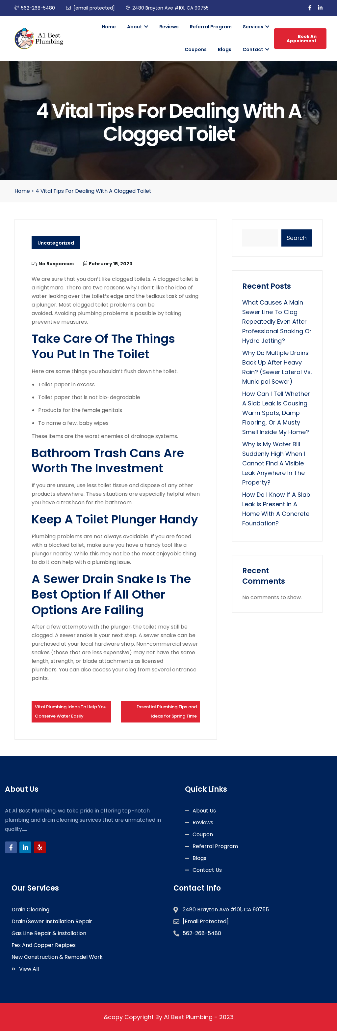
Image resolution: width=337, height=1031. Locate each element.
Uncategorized (56, 243)
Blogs (224, 49)
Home (109, 26)
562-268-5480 (38, 8)
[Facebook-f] (11, 847)
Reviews (169, 26)
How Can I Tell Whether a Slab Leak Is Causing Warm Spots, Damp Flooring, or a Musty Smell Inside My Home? (276, 413)
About (135, 26)
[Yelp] (40, 847)
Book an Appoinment (302, 38)
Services (253, 26)
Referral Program (211, 26)
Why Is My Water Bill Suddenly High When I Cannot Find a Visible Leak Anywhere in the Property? (273, 463)
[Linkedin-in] (25, 847)
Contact (253, 49)
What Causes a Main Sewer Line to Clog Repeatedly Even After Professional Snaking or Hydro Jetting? (277, 321)
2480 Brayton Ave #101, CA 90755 (170, 8)
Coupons (196, 49)
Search (297, 238)
